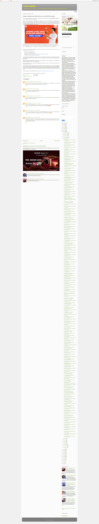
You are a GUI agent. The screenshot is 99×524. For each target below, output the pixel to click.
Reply (26, 85)
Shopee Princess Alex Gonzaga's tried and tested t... (69, 336)
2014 (64, 457)
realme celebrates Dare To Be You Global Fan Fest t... (69, 394)
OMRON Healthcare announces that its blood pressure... (70, 364)
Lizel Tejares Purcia (28, 81)
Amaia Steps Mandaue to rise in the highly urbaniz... (69, 194)
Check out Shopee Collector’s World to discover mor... (70, 319)
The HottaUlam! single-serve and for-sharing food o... (70, 171)
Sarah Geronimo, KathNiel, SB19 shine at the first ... (69, 408)
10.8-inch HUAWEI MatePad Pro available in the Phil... (69, 187)
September (65, 137)
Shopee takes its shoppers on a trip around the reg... (69, 399)
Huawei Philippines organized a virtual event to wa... (69, 157)
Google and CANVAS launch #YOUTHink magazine (68, 401)
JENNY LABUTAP (28, 103)
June (64, 440)
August (65, 138)
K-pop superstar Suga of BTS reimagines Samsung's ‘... (68, 182)
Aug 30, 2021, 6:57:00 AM (35, 117)
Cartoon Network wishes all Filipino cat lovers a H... (69, 425)
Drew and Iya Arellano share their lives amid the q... (69, 175)
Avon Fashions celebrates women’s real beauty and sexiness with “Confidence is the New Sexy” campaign (70, 500)
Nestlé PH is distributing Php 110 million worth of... (69, 180)
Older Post (57, 140)
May (64, 441)
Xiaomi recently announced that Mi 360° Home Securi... (69, 322)
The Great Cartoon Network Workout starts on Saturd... (70, 385)
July (64, 438)
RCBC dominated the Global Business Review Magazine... (69, 392)
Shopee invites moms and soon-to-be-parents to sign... (69, 326)
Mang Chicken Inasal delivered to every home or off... (69, 352)
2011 (64, 462)
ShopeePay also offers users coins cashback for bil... (69, 354)
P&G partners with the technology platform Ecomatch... (69, 196)
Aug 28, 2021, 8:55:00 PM (37, 81)
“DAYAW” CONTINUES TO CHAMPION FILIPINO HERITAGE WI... (69, 199)
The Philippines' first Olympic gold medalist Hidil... (69, 150)
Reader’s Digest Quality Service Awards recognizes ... (69, 406)
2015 (64, 456)
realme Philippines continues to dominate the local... (69, 376)
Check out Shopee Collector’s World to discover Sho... (70, 301)
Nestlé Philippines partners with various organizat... (69, 317)
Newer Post (25, 140)
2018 (64, 452)
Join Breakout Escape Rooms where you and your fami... (70, 220)
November (65, 134)
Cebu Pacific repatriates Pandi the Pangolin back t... (69, 185)
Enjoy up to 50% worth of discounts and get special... (69, 436)
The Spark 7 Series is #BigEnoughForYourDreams (69, 217)
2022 (64, 130)
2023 (64, 128)
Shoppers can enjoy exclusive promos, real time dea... (68, 397)
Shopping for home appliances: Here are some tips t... (70, 378)
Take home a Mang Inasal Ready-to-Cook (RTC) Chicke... (70, 248)
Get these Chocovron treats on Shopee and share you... (69, 415)
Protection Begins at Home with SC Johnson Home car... (69, 418)
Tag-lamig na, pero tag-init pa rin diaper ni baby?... (69, 333)
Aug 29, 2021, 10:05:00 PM (36, 103)
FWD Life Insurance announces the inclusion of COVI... (69, 209)
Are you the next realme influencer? (69, 291)
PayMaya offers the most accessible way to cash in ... (69, 305)
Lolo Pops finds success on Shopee (69, 215)
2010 (64, 463)
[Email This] (33, 75)
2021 (64, 131)
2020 (64, 449)
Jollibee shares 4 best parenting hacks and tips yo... (69, 238)
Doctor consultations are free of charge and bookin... (69, 380)
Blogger (51, 520)
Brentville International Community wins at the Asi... (69, 224)
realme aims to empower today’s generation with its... (69, 343)
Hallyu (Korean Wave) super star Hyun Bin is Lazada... (69, 308)
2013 (64, 459)
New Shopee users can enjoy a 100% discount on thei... (70, 252)
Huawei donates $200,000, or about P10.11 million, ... (69, 245)
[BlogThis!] (34, 75)
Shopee (27, 76)
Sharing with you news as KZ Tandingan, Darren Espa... (68, 243)
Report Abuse (64, 515)
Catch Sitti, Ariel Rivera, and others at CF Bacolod (70, 468)
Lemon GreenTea (29, 6)
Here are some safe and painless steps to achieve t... (69, 145)
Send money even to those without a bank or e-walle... (70, 371)
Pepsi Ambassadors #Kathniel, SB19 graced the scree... (70, 422)
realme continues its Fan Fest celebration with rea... (68, 257)
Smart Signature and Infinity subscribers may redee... (68, 312)
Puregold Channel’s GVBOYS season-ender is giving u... (68, 202)
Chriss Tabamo (28, 110)
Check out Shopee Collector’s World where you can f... (70, 369)
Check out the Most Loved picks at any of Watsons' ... (69, 229)
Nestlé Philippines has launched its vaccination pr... (69, 271)
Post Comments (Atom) (31, 143)
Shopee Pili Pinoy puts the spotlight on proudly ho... (69, 329)
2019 (64, 450)
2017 (64, 453)
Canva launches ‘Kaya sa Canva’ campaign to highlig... (69, 303)
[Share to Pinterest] (37, 75)
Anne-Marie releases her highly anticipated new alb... (69, 366)
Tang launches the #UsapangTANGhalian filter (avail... (70, 383)
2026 (64, 124)
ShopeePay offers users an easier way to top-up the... (69, 264)
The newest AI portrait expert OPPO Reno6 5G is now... (69, 143)
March (65, 444)
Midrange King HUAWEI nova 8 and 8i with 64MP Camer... (69, 178)
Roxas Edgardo (28, 117)
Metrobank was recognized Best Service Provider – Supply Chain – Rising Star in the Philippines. (71, 484)
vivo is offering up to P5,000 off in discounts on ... (69, 288)
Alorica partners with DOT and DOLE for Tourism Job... (70, 255)
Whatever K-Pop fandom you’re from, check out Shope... (70, 285)
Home (41, 140)
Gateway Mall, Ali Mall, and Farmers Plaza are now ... (69, 161)
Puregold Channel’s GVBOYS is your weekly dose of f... (70, 361)
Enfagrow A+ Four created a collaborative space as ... (68, 331)
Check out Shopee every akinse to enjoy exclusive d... (69, 390)
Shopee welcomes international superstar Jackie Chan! (69, 274)
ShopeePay (30, 76)
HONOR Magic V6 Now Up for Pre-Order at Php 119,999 (34, 146)
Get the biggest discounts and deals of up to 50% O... (69, 241)
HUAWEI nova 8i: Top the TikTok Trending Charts (69, 276)
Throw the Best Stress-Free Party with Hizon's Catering (70, 492)
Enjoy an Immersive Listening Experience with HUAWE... (68, 298)
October (65, 135)
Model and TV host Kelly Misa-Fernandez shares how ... (69, 373)
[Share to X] (35, 75)
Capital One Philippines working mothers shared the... (69, 359)
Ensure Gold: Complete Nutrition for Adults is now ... (69, 429)
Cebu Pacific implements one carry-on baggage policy (69, 214)
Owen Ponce (27, 88)
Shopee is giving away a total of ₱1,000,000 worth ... (69, 159)
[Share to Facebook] (36, 75)
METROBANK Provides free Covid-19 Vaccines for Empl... (70, 278)
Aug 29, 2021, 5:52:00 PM (34, 88)
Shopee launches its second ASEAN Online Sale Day (69, 427)
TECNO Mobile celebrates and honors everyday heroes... (69, 387)
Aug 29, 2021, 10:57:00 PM (35, 110)
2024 (64, 127)
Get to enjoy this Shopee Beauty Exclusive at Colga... (69, 211)
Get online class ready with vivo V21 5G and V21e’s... (69, 269)
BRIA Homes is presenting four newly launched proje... (70, 357)
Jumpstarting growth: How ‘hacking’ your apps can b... (69, 192)
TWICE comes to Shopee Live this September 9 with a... (69, 227)
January (65, 447)
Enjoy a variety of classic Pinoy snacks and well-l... (69, 189)
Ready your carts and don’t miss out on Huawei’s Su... (69, 267)
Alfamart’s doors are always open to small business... (69, 283)
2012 (64, 460)
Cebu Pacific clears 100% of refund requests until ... (69, 432)
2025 (64, 125)
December (65, 132)
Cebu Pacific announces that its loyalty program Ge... (69, 340)
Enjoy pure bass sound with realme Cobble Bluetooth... (69, 411)
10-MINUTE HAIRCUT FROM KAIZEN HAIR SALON (35, 173)
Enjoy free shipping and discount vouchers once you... (69, 168)
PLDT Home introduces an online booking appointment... (69, 347)
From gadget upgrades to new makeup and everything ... (69, 164)
